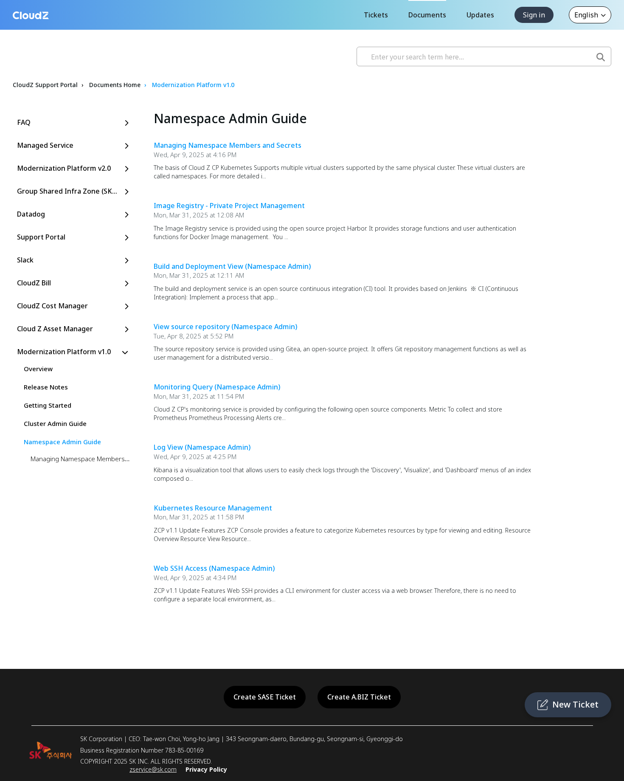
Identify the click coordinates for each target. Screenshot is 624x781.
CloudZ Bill (34, 283)
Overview (38, 368)
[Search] (600, 54)
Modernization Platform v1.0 (193, 85)
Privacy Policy (206, 769)
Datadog (31, 214)
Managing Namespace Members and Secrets (96, 458)
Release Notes (46, 387)
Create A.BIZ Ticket (359, 697)
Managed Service (45, 145)
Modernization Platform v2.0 (64, 168)
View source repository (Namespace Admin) (225, 326)
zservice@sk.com (153, 769)
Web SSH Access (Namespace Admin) (214, 568)
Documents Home (115, 85)
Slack (25, 260)
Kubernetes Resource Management (213, 508)
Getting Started (47, 405)
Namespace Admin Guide (62, 441)
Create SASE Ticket (264, 697)
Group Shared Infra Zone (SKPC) (70, 191)
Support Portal (41, 237)
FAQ (24, 122)
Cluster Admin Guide (55, 423)
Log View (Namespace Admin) (202, 447)
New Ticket (575, 704)
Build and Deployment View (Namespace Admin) (232, 266)
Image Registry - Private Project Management (229, 205)
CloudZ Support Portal (45, 85)
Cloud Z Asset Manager (55, 328)
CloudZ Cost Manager (52, 305)
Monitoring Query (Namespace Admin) (217, 387)
